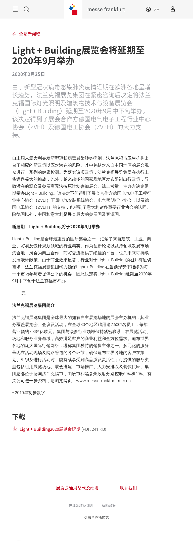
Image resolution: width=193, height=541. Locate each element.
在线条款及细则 (81, 505)
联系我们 (128, 488)
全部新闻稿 (29, 34)
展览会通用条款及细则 (77, 488)
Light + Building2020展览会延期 (50, 429)
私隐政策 (109, 505)
